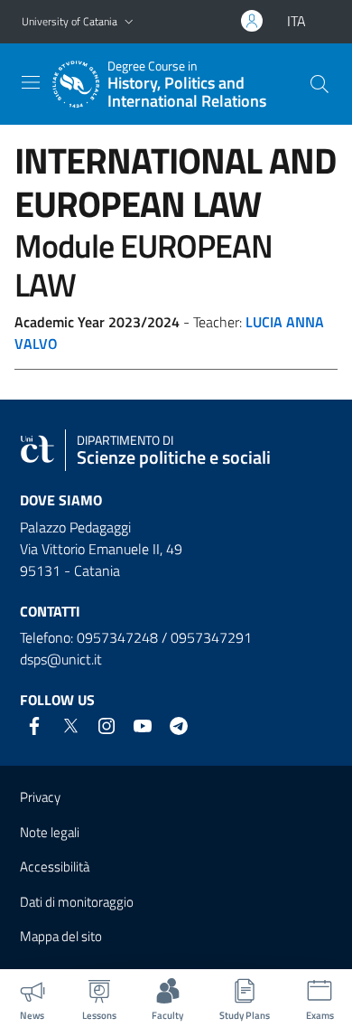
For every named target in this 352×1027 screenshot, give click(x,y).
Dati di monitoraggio (77, 901)
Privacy (40, 797)
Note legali (49, 832)
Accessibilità (54, 866)
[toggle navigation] (31, 82)
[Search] (319, 84)
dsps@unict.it (61, 659)
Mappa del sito (61, 936)
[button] (129, 22)
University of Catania (69, 21)
